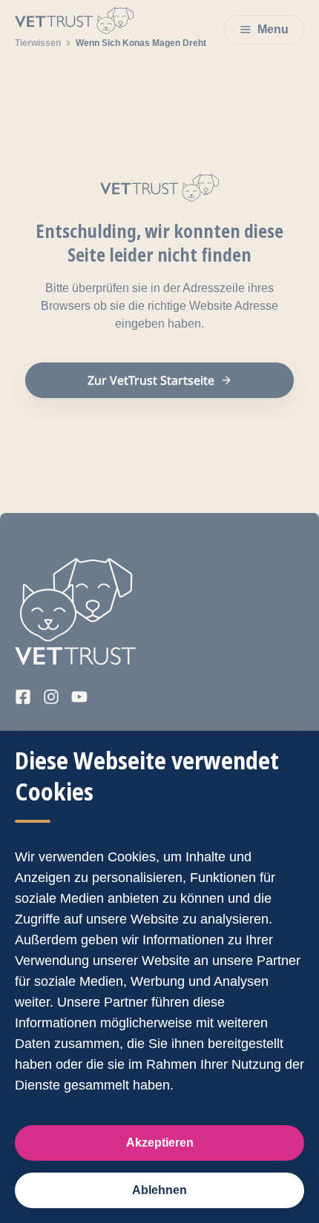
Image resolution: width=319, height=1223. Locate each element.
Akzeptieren (160, 1142)
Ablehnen (159, 1190)
